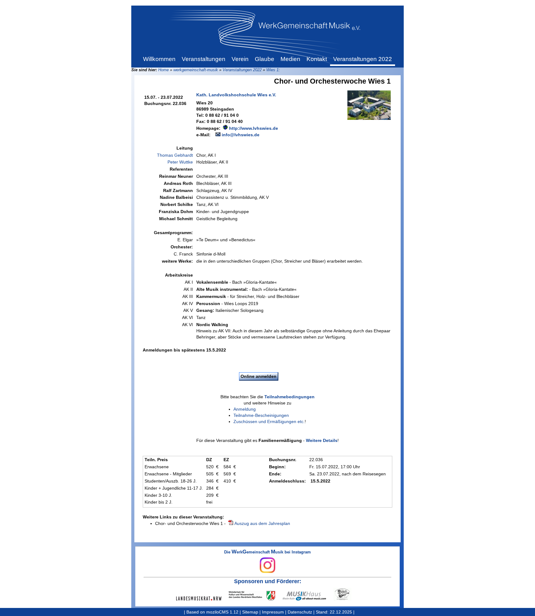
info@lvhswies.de (240, 134)
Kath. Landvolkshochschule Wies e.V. (236, 94)
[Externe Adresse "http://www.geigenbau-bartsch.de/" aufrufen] (346, 594)
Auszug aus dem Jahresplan (262, 523)
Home (163, 70)
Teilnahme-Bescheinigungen (261, 415)
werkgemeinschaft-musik (195, 70)
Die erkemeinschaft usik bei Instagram (267, 552)
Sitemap (250, 611)
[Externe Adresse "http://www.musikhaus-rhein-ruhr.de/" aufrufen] (308, 596)
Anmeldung (244, 409)
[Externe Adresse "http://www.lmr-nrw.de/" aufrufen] (202, 598)
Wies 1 (272, 70)
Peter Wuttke (180, 161)
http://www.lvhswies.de (253, 128)
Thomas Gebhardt (175, 155)
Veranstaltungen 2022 (242, 70)
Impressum (273, 611)
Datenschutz (300, 611)
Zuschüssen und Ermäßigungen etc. (269, 421)
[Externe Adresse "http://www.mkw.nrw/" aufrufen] (256, 595)
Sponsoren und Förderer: (267, 581)
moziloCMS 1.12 (222, 611)
